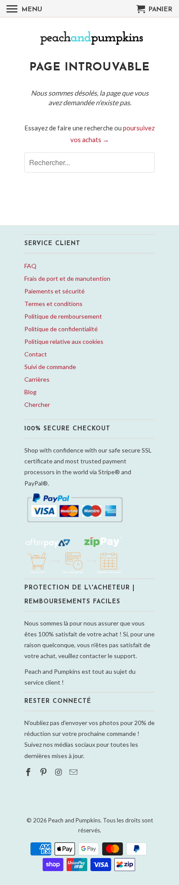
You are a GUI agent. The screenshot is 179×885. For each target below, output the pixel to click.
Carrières (37, 379)
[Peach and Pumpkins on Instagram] (59, 772)
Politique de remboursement (63, 316)
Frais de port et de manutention (67, 278)
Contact (35, 354)
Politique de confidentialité (61, 329)
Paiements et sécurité (54, 291)
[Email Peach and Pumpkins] (74, 772)
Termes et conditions (53, 303)
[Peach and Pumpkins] (89, 38)
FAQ (30, 265)
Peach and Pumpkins (74, 820)
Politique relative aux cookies (63, 341)
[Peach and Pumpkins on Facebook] (29, 772)
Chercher (37, 404)
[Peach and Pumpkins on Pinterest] (44, 772)
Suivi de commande (50, 366)
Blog (30, 392)
